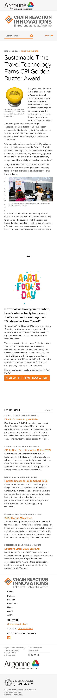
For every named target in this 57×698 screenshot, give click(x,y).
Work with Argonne (35, 648)
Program (11, 600)
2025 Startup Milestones (18, 518)
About (10, 611)
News (9, 607)
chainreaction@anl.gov (17, 624)
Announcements (29, 51)
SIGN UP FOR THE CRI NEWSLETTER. (27, 378)
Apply (9, 615)
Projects (11, 596)
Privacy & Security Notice (13, 695)
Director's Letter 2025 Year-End (21, 548)
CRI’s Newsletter (25, 628)
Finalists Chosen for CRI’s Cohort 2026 (26, 481)
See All (48, 410)
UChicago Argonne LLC (12, 692)
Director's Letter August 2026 (21, 419)
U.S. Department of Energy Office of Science (20, 690)
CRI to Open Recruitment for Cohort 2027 (27, 450)
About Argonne (33, 650)
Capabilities (12, 603)
